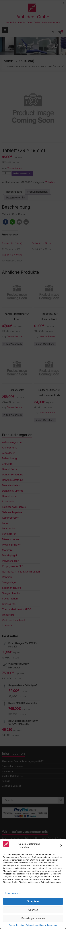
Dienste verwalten (13, 893)
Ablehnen (33, 909)
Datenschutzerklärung (36, 925)
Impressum (52, 925)
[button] (61, 845)
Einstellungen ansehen (33, 918)
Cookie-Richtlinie (16, 925)
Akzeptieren (33, 901)
